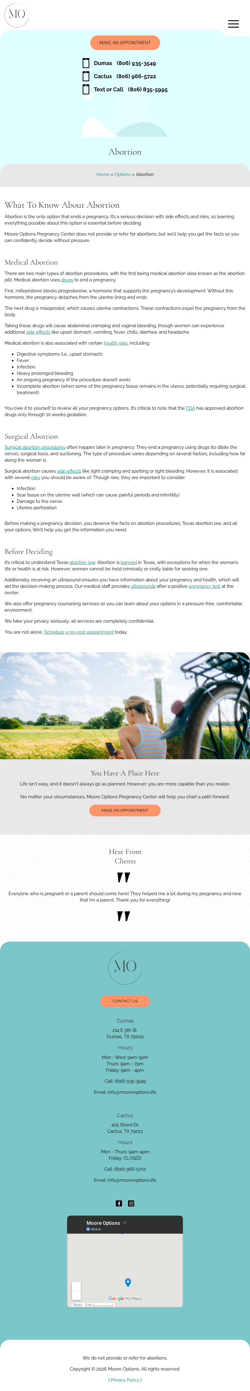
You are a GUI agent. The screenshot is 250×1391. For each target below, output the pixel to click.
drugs (67, 280)
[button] (235, 24)
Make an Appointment (125, 42)
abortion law (82, 562)
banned (129, 562)
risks (35, 477)
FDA (190, 408)
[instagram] (131, 1203)
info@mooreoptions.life (132, 1092)
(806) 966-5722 (125, 76)
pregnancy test (204, 586)
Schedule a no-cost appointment (79, 632)
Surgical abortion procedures (35, 447)
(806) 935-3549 (125, 63)
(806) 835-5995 (131, 89)
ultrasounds (143, 586)
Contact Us (125, 1001)
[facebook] (119, 1203)
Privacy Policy (125, 1380)
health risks (116, 343)
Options (123, 174)
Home (102, 174)
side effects (38, 332)
